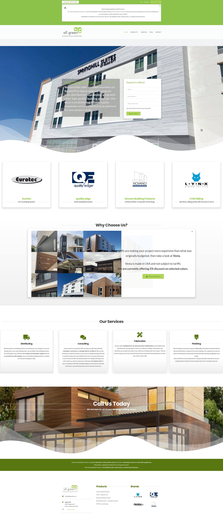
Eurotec (26, 198)
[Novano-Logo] (139, 167)
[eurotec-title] (26, 167)
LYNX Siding (196, 198)
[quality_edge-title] (83, 167)
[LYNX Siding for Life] (196, 167)
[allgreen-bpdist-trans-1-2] (72, 27)
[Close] (192, 231)
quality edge (83, 198)
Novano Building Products (140, 198)
